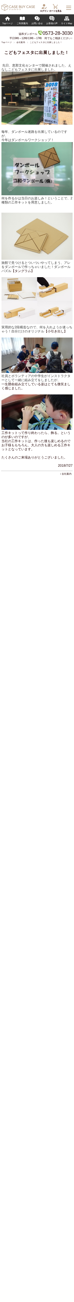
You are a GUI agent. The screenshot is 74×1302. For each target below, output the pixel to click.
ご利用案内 (22, 23)
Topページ (7, 23)
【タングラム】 (22, 271)
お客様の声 (52, 23)
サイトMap (66, 23)
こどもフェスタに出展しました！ (36, 52)
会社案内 (20, 42)
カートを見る (55, 11)
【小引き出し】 (55, 331)
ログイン (44, 11)
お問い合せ (37, 23)
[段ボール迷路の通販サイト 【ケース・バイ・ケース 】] (18, 9)
